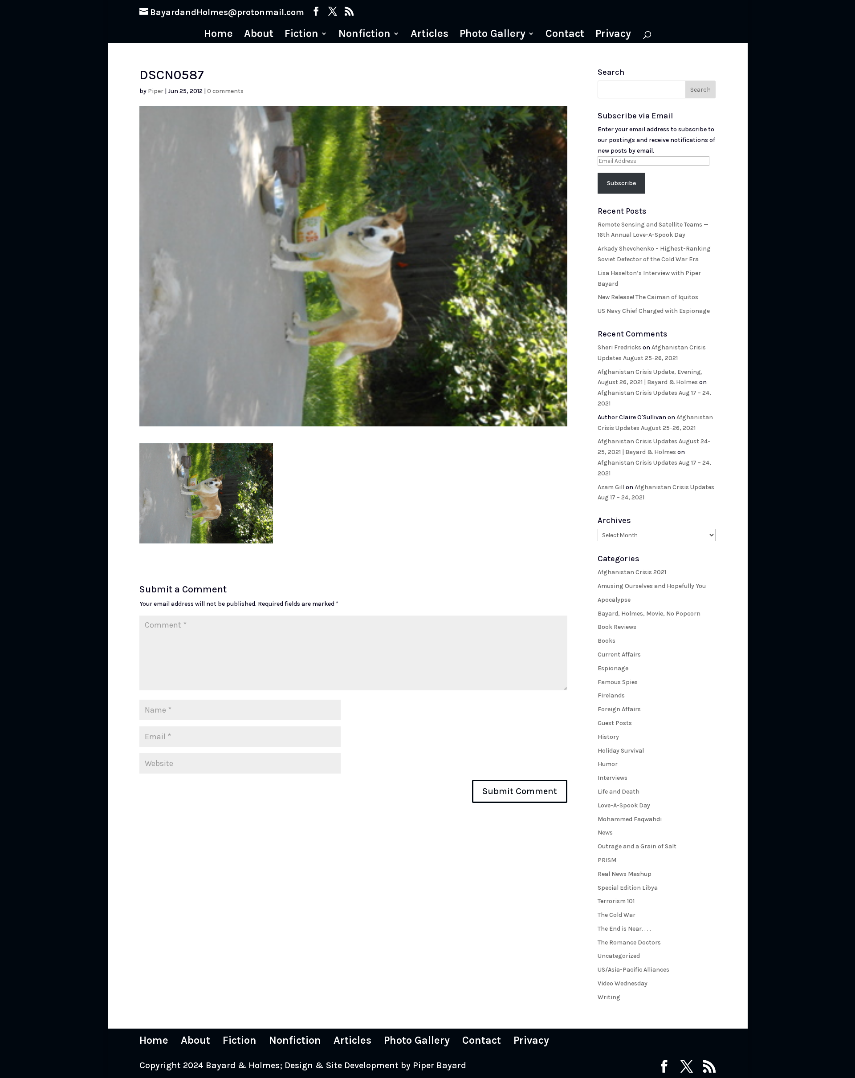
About (258, 35)
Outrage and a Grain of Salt (637, 846)
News (605, 832)
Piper (155, 91)
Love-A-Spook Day (624, 805)
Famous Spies (618, 682)
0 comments (225, 91)
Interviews (612, 778)
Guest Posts (615, 723)
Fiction (301, 35)
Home (218, 35)
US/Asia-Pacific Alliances (633, 969)
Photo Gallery (492, 35)
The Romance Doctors (629, 942)
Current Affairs (619, 654)
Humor (608, 764)
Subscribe (621, 183)
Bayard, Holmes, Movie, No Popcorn (649, 613)
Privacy (613, 35)
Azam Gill (611, 487)
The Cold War (616, 915)
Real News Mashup (624, 874)
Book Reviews (617, 627)
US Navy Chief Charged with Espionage (654, 311)
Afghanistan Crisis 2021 (632, 572)
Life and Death (618, 791)
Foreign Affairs (619, 709)
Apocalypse (614, 600)
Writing (609, 997)
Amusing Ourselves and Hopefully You (652, 586)
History (608, 737)
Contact (565, 35)
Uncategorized (619, 956)
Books (606, 640)
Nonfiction (364, 35)
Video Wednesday (622, 983)
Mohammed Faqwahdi (630, 819)
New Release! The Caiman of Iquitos (648, 297)
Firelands (611, 695)
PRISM (607, 860)
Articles (429, 35)
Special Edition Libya (628, 888)
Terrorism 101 (616, 901)
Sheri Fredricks (619, 347)
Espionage (613, 668)
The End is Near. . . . (624, 928)
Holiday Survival (621, 750)
